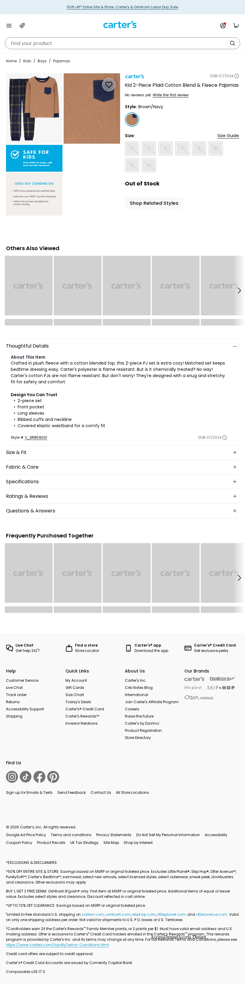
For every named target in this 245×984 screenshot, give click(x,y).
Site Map (111, 842)
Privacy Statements (113, 834)
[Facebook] (39, 777)
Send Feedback (71, 792)
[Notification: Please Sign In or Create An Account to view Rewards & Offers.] (222, 25)
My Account (76, 680)
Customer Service (22, 680)
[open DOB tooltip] (236, 76)
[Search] (232, 43)
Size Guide (228, 136)
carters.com (93, 914)
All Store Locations (132, 792)
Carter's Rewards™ (82, 716)
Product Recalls (51, 842)
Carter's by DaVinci (142, 723)
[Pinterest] (53, 777)
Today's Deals (78, 701)
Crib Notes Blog (139, 687)
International (136, 694)
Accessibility (216, 834)
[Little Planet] (193, 688)
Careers (132, 709)
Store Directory (138, 737)
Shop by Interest (138, 842)
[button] (239, 290)
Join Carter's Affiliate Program (152, 701)
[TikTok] (26, 776)
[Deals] (22, 25)
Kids (27, 60)
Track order (16, 694)
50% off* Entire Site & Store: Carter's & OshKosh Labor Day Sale (122, 7)
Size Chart (74, 694)
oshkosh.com (118, 914)
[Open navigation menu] (9, 25)
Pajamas (61, 60)
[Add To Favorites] (108, 84)
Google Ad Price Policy (26, 834)
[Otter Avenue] (199, 697)
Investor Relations (81, 723)
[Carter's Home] (122, 24)
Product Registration (143, 730)
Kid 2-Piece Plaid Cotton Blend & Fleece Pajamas (182, 85)
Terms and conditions (71, 834)
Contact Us (101, 792)
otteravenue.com (211, 914)
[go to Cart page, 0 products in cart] (236, 25)
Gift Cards (74, 687)
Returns (13, 701)
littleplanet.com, (172, 914)
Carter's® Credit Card (84, 709)
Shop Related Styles (154, 203)
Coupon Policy (19, 842)
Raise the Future (139, 716)
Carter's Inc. (135, 680)
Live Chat (14, 687)
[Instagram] (12, 777)
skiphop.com (144, 914)
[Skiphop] (221, 687)
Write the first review (171, 94)
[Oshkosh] (222, 679)
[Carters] (194, 679)
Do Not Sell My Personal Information (168, 834)
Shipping (14, 716)
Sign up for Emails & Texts (29, 792)
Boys (42, 60)
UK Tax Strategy (84, 842)
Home (11, 60)
